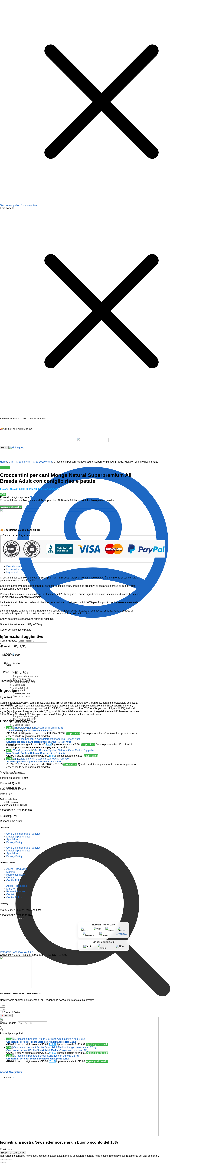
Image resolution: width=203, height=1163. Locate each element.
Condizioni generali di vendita (23, 833)
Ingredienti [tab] (12, 572)
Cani (11, 461)
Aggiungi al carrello (11, 507)
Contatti (10, 877)
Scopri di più (73, 733)
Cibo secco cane (42, 461)
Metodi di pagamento (18, 836)
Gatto (17, 1012)
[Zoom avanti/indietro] (1, 1159)
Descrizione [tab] (13, 566)
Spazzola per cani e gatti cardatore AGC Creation (33, 761)
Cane (7, 1012)
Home (3, 461)
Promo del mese (15, 874)
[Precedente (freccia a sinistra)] (1, 1162)
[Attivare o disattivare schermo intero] (4, 1159)
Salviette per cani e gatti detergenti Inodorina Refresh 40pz (38, 741)
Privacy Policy (14, 842)
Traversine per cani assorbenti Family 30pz (30, 730)
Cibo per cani (23, 461)
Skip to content (29, 205)
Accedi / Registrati (16, 869)
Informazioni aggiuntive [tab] (19, 569)
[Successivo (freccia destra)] (4, 1162)
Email (3, 1149)
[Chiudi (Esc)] (11, 1159)
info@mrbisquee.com (12, 918)
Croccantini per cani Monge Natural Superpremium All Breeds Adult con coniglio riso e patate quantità (57, 500)
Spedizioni (12, 839)
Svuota (34, 497)
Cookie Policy (14, 880)
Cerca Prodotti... (9, 640)
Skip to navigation (10, 205)
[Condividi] (7, 1159)
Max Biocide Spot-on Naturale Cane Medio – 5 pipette (35, 753)
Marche (10, 872)
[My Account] (93, 634)
